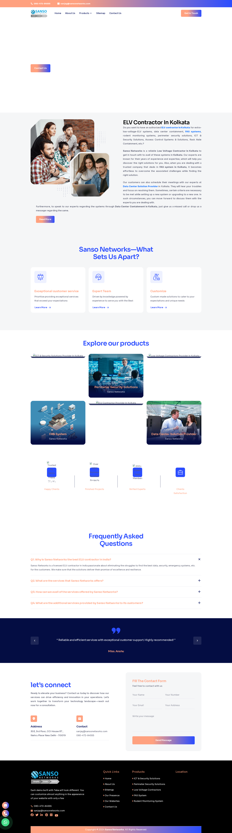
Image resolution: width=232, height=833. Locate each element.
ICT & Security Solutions (146, 778)
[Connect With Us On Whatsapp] (5, 822)
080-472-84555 (42, 3)
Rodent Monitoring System (148, 801)
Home (58, 13)
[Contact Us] (5, 813)
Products (84, 13)
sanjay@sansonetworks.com (75, 3)
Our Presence (111, 795)
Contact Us (115, 13)
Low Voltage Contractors (147, 789)
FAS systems (193, 131)
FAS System (139, 795)
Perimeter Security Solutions (149, 784)
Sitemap (100, 13)
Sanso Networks (114, 829)
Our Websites (112, 801)
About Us (70, 13)
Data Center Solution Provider (140, 186)
